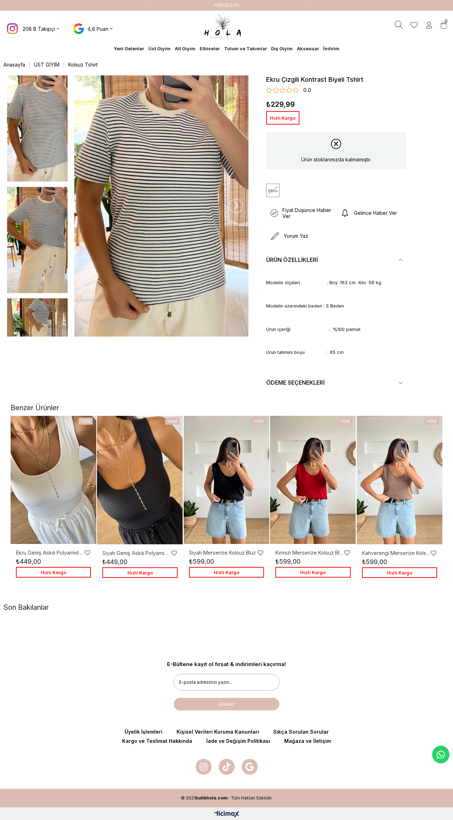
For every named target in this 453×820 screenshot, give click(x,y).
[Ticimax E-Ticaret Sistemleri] (226, 814)
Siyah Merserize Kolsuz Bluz (222, 552)
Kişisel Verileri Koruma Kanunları (218, 732)
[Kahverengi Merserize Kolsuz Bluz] (399, 480)
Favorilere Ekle (87, 552)
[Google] (250, 767)
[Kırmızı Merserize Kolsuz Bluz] (313, 480)
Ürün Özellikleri (292, 259)
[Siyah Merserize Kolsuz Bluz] (226, 480)
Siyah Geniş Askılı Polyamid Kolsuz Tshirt (136, 553)
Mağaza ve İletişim (307, 741)
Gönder (226, 704)
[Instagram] (204, 767)
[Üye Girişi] (429, 25)
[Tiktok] (227, 767)
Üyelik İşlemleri (143, 732)
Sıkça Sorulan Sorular (301, 732)
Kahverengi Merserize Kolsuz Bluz (396, 553)
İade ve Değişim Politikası (238, 741)
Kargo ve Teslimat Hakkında (157, 741)
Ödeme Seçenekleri (295, 382)
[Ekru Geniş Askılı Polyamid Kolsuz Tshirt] (53, 480)
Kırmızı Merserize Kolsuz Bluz (309, 552)
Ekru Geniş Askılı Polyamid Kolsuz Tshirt (50, 552)
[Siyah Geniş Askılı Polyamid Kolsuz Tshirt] (140, 480)
